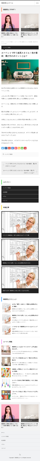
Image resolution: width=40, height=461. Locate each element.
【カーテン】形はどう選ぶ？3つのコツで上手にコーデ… (25, 392)
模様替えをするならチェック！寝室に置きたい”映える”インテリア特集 (29, 34)
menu (37, 3)
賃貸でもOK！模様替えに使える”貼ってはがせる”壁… (16, 290)
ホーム (2, 432)
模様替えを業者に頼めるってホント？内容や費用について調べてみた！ (9, 34)
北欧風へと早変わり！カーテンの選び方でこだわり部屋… (24, 370)
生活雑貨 (5, 192)
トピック (10, 29)
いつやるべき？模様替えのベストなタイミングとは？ (24, 327)
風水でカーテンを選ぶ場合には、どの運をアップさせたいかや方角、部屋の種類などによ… (25, 363)
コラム (4, 196)
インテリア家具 (9, 41)
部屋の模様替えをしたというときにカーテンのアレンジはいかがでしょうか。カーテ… (25, 386)
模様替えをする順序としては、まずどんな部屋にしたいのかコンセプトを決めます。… (25, 309)
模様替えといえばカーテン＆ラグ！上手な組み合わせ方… (24, 348)
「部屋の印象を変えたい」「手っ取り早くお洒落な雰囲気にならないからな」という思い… (25, 374)
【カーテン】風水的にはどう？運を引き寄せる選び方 (24, 359)
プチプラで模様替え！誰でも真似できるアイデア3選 (16, 235)
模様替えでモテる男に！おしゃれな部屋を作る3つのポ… (17, 263)
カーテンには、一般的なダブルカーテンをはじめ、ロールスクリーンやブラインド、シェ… (25, 397)
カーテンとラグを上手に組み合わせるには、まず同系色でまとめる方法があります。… (25, 352)
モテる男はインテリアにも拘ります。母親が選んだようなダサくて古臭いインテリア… (25, 321)
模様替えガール (7, 3)
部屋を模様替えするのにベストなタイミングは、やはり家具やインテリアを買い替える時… (25, 332)
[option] (10, 26)
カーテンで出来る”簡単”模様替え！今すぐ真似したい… (25, 381)
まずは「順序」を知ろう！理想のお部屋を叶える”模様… (24, 305)
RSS (20, 454)
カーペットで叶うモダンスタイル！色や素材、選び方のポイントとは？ (18, 172)
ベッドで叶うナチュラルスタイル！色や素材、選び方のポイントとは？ (21, 165)
